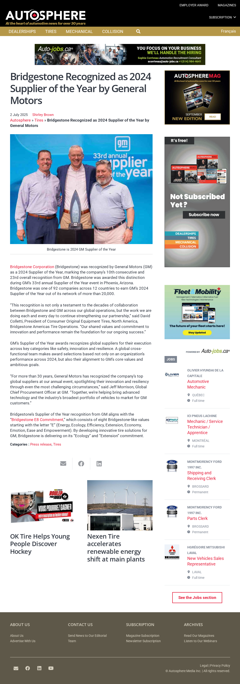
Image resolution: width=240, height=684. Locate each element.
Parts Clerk (197, 518)
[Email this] (63, 464)
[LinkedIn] (39, 668)
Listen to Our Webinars (200, 641)
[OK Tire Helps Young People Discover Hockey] (42, 505)
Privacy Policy (220, 666)
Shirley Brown (43, 115)
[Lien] (197, 352)
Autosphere (20, 120)
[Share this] (81, 464)
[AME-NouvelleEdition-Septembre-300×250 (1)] (197, 123)
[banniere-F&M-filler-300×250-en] (197, 337)
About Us (16, 636)
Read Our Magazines (199, 636)
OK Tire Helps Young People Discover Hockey (40, 544)
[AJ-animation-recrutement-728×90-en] (120, 63)
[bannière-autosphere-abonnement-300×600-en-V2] (197, 265)
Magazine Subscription (142, 636)
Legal (204, 666)
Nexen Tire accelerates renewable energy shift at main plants (116, 547)
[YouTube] (51, 668)
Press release (41, 444)
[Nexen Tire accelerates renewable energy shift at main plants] (120, 505)
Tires (38, 120)
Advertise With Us (22, 641)
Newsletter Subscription (143, 641)
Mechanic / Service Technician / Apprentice (205, 427)
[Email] (16, 668)
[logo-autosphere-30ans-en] (45, 17)
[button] (234, 17)
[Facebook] (28, 668)
